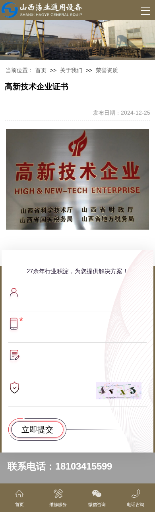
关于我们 (71, 70)
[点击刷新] (119, 390)
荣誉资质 (107, 70)
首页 (40, 70)
